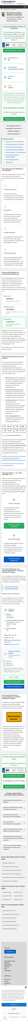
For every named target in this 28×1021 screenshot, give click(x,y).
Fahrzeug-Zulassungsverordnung (13, 464)
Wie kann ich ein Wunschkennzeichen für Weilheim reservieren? (12, 808)
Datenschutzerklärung (14, 1017)
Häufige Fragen (9, 162)
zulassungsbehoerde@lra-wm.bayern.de (12, 641)
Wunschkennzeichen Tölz (8, 863)
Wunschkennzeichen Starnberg (10, 866)
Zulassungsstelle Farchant (9, 910)
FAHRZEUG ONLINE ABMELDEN (14, 559)
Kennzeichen (7, 9)
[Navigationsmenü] (25, 6)
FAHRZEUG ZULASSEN (14, 682)
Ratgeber (7, 963)
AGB (5, 968)
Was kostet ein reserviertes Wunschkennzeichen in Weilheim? (12, 815)
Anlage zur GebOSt (6, 349)
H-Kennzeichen (22, 456)
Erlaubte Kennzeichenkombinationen (15, 149)
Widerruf (7, 966)
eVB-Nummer (19, 265)
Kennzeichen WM (14, 644)
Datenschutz (8, 965)
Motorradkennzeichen (7, 460)
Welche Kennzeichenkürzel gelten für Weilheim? (13, 801)
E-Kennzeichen (5, 458)
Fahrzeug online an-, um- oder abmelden (16, 152)
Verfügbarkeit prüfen (14, 50)
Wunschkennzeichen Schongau (10, 881)
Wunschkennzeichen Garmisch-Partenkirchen (13, 877)
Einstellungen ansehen (14, 1013)
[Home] (1, 9)
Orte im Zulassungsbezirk (12, 159)
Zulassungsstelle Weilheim (11, 588)
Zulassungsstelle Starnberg (9, 918)
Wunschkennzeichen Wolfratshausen (11, 874)
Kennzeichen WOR (6, 896)
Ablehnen (14, 1009)
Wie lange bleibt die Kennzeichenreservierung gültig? (11, 823)
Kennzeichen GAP (6, 892)
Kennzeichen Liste (9, 961)
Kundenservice (10, 952)
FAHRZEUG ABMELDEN (14, 687)
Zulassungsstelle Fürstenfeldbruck (11, 914)
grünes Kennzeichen (20, 460)
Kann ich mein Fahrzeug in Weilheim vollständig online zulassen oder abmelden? (12, 847)
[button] (25, 987)
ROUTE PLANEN (14, 677)
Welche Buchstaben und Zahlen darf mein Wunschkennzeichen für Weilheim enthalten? (13, 838)
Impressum (24, 1017)
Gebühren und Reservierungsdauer (14, 147)
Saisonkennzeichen (15, 458)
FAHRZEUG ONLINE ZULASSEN (14, 526)
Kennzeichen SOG (18, 899)
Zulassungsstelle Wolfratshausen (10, 925)
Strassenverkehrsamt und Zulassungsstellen (12, 156)
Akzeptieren (14, 1005)
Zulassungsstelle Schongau (11, 587)
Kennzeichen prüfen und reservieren (14, 141)
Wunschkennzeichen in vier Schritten (15, 144)
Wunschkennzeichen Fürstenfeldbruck (11, 870)
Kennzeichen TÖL (6, 899)
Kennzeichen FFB (18, 892)
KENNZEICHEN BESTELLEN (14, 119)
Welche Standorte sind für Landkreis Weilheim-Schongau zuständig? (12, 830)
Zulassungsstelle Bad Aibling (9, 928)
